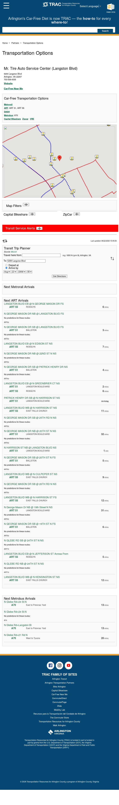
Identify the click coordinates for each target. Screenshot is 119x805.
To (5, 260)
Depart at (14, 265)
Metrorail (8, 104)
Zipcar (25, 118)
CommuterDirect (59, 698)
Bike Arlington (59, 686)
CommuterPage (59, 702)
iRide (59, 705)
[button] (54, 159)
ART (6, 107)
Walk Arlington (59, 725)
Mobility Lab (59, 709)
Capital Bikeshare (12, 118)
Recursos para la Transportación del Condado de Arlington (59, 713)
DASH (7, 111)
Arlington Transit (59, 678)
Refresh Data (4, 241)
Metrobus (8, 115)
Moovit (14, 251)
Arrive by (13, 268)
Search (105, 31)
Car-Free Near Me (13, 88)
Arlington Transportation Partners (59, 682)
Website (8, 83)
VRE (32, 118)
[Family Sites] (110, 8)
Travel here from (13, 255)
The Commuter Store (59, 717)
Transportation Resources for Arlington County (59, 721)
